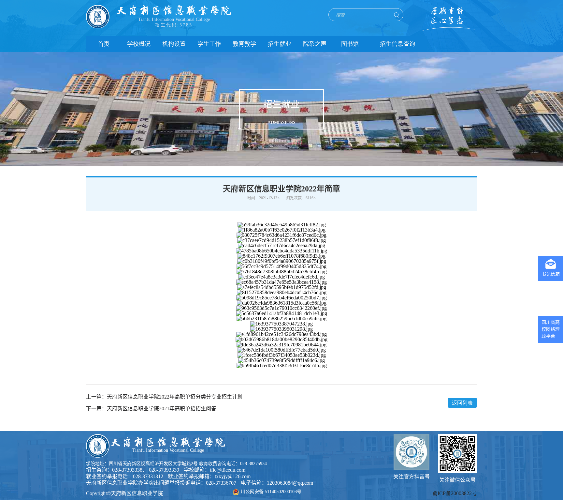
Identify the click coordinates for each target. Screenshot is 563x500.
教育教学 (244, 44)
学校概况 (139, 44)
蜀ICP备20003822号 (454, 493)
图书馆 (350, 44)
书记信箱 (550, 274)
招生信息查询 (397, 44)
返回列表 (462, 403)
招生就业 (279, 44)
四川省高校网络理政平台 (550, 329)
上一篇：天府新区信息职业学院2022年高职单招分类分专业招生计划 (164, 397)
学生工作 (209, 44)
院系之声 (314, 44)
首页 (103, 44)
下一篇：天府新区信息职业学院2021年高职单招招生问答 (151, 408)
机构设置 (174, 44)
